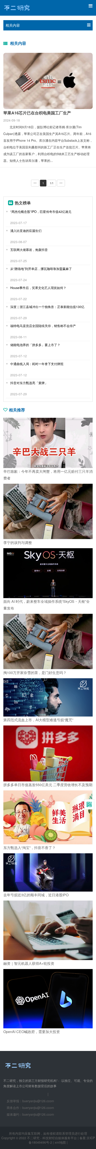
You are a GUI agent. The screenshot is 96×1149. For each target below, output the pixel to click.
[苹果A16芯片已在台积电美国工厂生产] (48, 81)
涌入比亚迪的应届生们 (26, 230)
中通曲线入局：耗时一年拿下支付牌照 (36, 364)
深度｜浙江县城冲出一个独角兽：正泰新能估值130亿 (47, 306)
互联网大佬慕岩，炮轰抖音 (29, 249)
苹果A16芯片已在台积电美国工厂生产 (37, 113)
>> (61, 183)
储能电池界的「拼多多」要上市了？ (35, 344)
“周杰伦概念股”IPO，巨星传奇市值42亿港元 (40, 211)
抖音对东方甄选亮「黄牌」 (29, 383)
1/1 (52, 183)
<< (35, 183)
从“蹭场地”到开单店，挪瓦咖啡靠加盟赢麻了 (41, 268)
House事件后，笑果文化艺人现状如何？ (38, 287)
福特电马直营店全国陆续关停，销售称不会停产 (43, 325)
